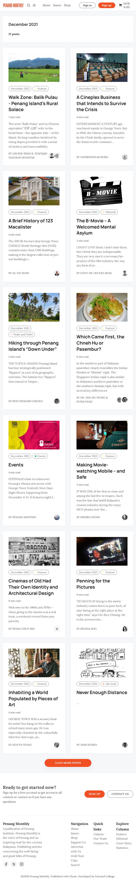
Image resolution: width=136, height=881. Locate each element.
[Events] (34, 435)
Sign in (87, 5)
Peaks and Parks (23, 334)
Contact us (120, 794)
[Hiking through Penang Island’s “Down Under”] (34, 307)
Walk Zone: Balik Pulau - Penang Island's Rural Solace (33, 103)
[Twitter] (14, 864)
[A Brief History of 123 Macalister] (34, 191)
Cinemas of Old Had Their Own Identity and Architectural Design (33, 587)
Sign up (106, 5)
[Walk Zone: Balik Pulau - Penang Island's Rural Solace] (34, 67)
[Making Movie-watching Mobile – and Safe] (102, 435)
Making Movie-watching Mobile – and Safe (100, 471)
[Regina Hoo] (125, 629)
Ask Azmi (111, 683)
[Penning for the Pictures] (102, 551)
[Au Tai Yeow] (57, 273)
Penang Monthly (39, 876)
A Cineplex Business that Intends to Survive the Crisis (101, 103)
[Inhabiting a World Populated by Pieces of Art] (34, 663)
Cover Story (124, 843)
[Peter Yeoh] (125, 399)
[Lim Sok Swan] (51, 155)
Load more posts (68, 762)
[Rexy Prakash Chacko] (57, 401)
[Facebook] (6, 864)
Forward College (105, 876)
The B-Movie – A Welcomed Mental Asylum (96, 227)
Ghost (73, 876)
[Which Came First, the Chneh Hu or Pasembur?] (102, 307)
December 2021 (20, 88)
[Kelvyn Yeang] (57, 745)
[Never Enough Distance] (102, 663)
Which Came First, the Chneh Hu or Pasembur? (100, 343)
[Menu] (34, 5)
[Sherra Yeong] (125, 517)
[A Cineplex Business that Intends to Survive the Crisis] (102, 67)
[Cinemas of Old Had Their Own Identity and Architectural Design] (34, 551)
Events (42, 456)
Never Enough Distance (101, 692)
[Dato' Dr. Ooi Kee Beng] (125, 273)
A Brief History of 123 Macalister (30, 224)
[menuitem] (46, 5)
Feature (42, 88)
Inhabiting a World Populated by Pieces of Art (33, 698)
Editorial (111, 212)
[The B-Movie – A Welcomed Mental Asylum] (102, 191)
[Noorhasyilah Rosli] (125, 157)
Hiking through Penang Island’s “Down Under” (33, 346)
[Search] (28, 5)
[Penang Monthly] (57, 517)
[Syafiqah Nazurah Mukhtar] (57, 155)
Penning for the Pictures (93, 584)
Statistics (122, 848)
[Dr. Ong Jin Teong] (119, 399)
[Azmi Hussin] (125, 745)
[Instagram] (21, 864)
